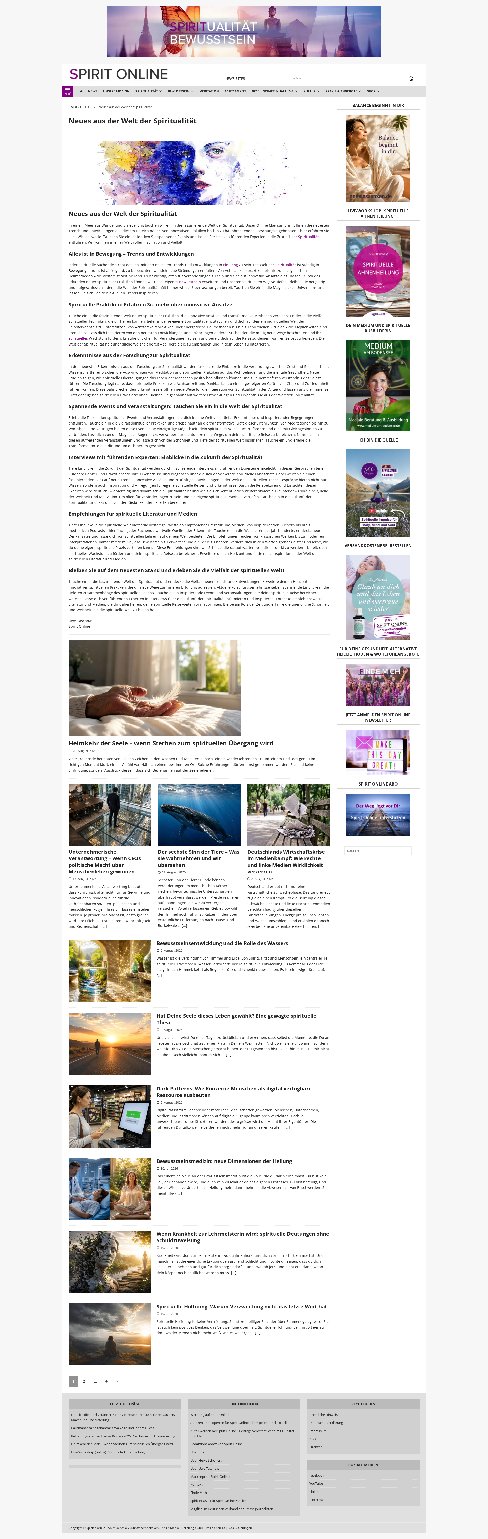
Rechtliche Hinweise (324, 1414)
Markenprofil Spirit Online (209, 1476)
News (92, 91)
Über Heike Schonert (205, 1460)
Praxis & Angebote (341, 91)
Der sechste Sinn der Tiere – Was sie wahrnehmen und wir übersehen (198, 858)
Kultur (309, 91)
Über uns (197, 1452)
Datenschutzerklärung (326, 1422)
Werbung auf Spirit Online (209, 1414)
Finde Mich (198, 1492)
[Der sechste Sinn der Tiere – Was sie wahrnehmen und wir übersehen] (199, 815)
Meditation (209, 91)
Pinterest (316, 1499)
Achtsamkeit (235, 91)
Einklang (230, 264)
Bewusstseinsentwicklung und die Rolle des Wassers (222, 943)
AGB (312, 1439)
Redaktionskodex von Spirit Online (216, 1444)
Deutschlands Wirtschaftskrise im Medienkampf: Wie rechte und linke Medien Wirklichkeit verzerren (286, 861)
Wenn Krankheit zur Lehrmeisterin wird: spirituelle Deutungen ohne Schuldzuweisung (243, 1237)
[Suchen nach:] (378, 850)
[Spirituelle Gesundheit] (110, 1189)
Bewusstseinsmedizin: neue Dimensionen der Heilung (224, 1161)
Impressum (318, 1430)
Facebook (316, 1475)
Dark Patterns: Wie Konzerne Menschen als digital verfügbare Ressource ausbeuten (234, 1091)
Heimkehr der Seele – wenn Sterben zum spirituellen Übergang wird (171, 743)
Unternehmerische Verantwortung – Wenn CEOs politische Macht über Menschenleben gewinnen (105, 861)
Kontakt (196, 1484)
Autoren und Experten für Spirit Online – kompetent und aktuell (238, 1422)
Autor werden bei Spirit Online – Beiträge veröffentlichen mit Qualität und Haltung (242, 1433)
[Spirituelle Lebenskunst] (110, 1334)
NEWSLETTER (235, 78)
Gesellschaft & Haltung (273, 91)
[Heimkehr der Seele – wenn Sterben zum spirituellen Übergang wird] (199, 688)
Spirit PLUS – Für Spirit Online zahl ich (218, 1500)
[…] (219, 770)
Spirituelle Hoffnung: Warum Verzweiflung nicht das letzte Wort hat (242, 1306)
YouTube (316, 1483)
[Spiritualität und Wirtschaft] (110, 1116)
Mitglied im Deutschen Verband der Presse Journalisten (231, 1508)
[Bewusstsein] (110, 971)
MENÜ (68, 94)
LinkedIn (316, 1491)
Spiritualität (146, 91)
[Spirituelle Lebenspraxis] (110, 1044)
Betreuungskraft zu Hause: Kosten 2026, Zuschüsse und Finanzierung (123, 1436)
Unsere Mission (116, 91)
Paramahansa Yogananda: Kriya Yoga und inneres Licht (112, 1428)
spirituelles (78, 338)
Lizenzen (316, 1446)
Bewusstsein (178, 91)
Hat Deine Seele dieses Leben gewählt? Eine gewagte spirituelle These (236, 1019)
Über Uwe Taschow (204, 1468)
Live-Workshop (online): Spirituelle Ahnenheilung (108, 1452)
